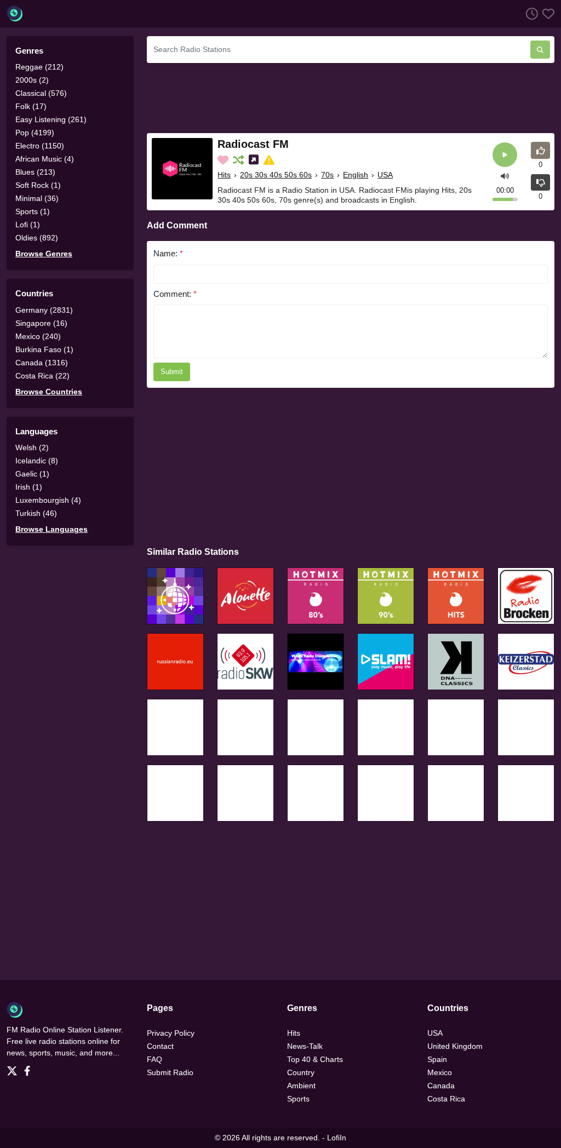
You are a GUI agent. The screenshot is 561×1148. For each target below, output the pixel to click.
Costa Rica (446, 1098)
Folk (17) (31, 106)
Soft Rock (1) (38, 185)
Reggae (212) (39, 66)
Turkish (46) (36, 513)
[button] (505, 175)
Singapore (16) (41, 323)
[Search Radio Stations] (540, 50)
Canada (441, 1085)
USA (385, 174)
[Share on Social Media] (254, 160)
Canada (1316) (41, 362)
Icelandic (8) (36, 460)
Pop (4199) (34, 132)
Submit (172, 372)
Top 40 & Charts (315, 1059)
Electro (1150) (39, 145)
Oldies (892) (36, 237)
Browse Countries (48, 391)
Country (300, 1072)
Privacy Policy (170, 1033)
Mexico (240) (38, 336)
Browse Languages (51, 529)
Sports (298, 1098)
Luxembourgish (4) (48, 500)
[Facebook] (29, 1067)
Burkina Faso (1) (44, 349)
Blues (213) (35, 172)
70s (327, 174)
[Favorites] (546, 13)
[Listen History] (530, 13)
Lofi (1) (27, 224)
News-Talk (305, 1046)
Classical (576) (41, 93)
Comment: (175, 294)
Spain (437, 1059)
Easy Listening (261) (51, 119)
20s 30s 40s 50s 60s (276, 174)
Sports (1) (32, 211)
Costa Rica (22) (42, 375)
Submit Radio (170, 1072)
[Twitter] (14, 1067)
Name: (168, 253)
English (355, 174)
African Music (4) (44, 158)
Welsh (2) (32, 447)
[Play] (505, 154)
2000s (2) (32, 80)
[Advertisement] (350, 96)
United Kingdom (455, 1046)
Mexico (439, 1072)
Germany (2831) (44, 310)
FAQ (154, 1059)
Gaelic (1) (32, 473)
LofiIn (336, 1137)
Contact (160, 1046)
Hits (224, 174)
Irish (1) (28, 487)
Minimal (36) (37, 198)
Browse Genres (43, 253)
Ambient (301, 1085)
